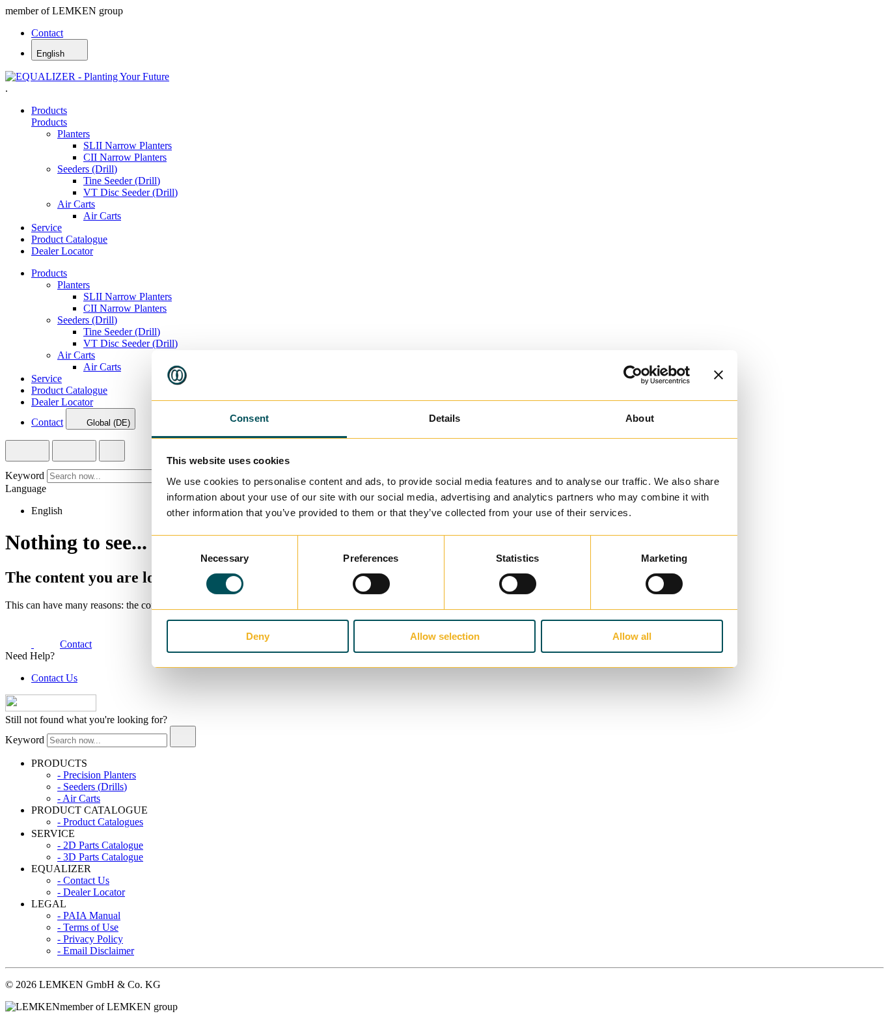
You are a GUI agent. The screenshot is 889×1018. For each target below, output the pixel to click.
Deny (257, 636)
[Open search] (27, 450)
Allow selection (445, 636)
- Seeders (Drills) (92, 786)
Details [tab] (445, 418)
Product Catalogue (69, 239)
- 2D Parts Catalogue (100, 845)
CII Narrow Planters (125, 157)
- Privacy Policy (90, 938)
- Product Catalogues (100, 821)
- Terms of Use (87, 927)
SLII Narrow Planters (127, 145)
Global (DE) (108, 423)
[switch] (371, 583)
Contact (47, 32)
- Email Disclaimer (95, 950)
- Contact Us (83, 880)
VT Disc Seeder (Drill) (130, 192)
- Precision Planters (96, 774)
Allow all (631, 636)
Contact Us (54, 677)
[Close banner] (718, 374)
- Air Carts (78, 798)
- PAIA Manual (88, 915)
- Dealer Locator (91, 892)
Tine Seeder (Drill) (121, 180)
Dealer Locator (62, 250)
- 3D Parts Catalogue (100, 856)
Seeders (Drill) (87, 168)
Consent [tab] (249, 418)
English (51, 54)
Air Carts (76, 204)
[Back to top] (50, 707)
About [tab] (639, 418)
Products (49, 110)
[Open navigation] (74, 450)
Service (46, 227)
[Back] (112, 450)
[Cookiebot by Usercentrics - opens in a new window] (633, 375)
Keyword (24, 475)
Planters (73, 133)
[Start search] (183, 736)
